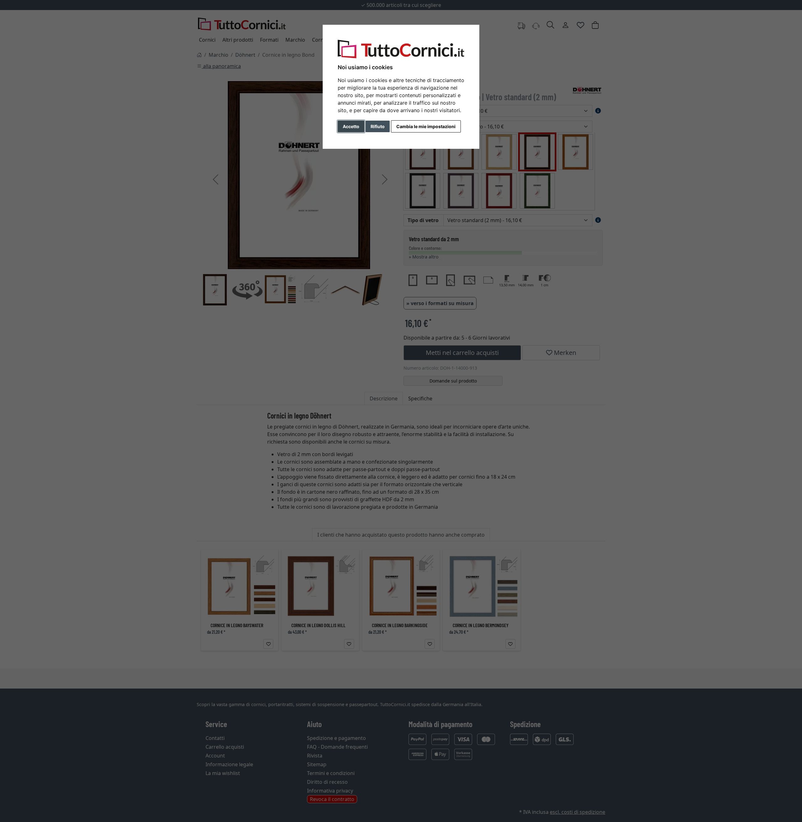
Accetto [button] (351, 126)
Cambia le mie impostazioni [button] (426, 126)
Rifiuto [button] (378, 126)
